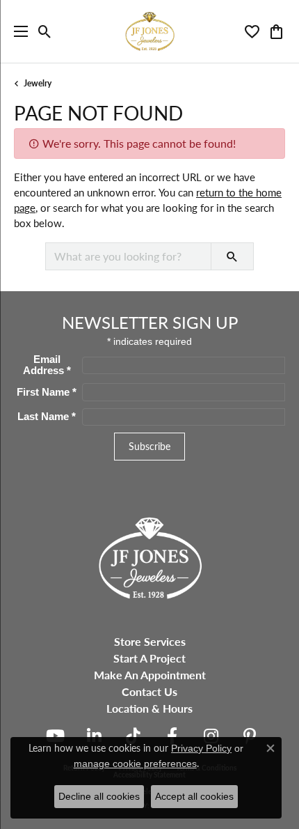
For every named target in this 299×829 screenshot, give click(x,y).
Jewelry (37, 83)
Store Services (150, 641)
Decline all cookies (99, 796)
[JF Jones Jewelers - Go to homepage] (149, 556)
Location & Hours (149, 708)
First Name (46, 392)
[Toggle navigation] (17, 31)
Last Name (46, 416)
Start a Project (149, 658)
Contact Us (149, 691)
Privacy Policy (201, 748)
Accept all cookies (194, 796)
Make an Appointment (150, 675)
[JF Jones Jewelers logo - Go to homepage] (149, 31)
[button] (45, 31)
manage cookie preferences (135, 763)
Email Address (47, 365)
